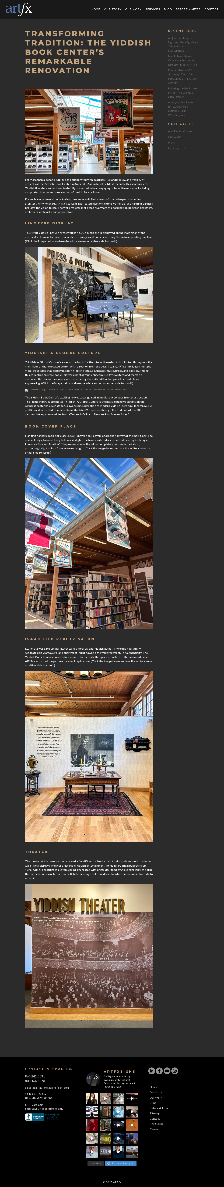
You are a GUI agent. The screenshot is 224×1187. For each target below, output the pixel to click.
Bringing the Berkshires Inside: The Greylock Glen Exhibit (183, 92)
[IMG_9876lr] (89, 841)
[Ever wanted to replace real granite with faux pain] (105, 1098)
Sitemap (155, 1113)
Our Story (112, 9)
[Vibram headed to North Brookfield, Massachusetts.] (105, 1138)
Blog (168, 9)
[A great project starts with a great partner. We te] (118, 1138)
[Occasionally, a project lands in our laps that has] (92, 1098)
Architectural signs (180, 131)
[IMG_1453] (89, 1027)
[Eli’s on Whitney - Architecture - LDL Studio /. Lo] (132, 1152)
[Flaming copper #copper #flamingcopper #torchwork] (92, 1138)
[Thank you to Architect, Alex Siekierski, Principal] (105, 1112)
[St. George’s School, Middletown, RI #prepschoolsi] (132, 1138)
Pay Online (156, 1123)
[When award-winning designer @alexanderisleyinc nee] (118, 1152)
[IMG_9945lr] (89, 629)
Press (171, 142)
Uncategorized (177, 148)
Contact (211, 9)
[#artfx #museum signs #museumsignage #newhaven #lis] (118, 1125)
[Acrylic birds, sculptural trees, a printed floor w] (118, 1112)
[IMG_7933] (76, 391)
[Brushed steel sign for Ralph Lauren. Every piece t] (118, 1098)
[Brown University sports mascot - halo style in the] (92, 1125)
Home (96, 9)
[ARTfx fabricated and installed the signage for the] (92, 1112)
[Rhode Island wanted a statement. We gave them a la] (92, 1152)
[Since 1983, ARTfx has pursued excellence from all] (132, 1112)
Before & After (188, 9)
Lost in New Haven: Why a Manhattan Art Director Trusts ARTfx (182, 60)
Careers (155, 1129)
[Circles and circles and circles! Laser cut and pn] (132, 1125)
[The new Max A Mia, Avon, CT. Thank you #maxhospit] (105, 1152)
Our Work (133, 9)
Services (152, 9)
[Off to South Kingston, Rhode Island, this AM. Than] (105, 1125)
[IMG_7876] (89, 342)
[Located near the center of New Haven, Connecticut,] (132, 1098)
